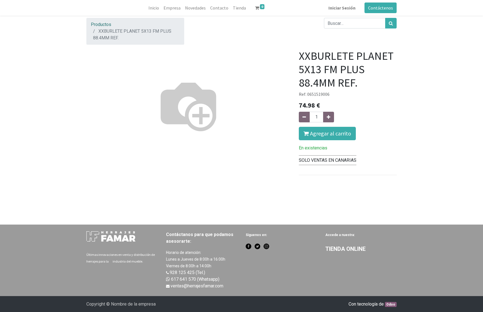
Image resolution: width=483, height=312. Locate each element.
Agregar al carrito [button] (330, 133)
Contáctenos (380, 8)
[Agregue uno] (328, 117)
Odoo (390, 304)
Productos (101, 24)
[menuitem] (153, 7)
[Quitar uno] (304, 117)
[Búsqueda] (391, 23)
